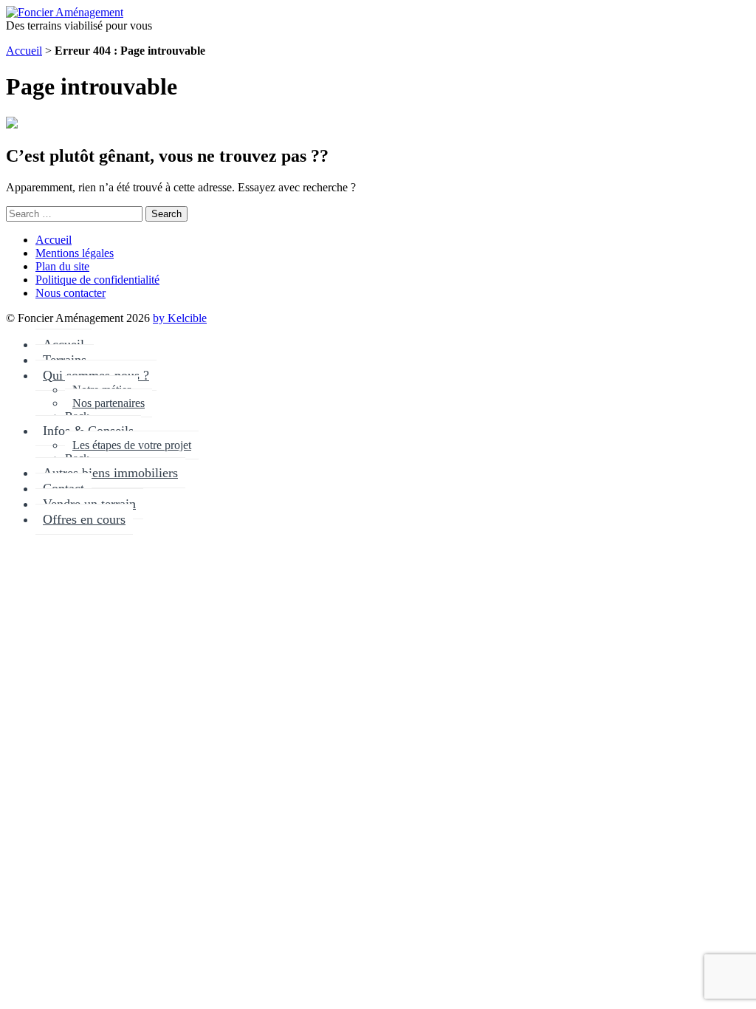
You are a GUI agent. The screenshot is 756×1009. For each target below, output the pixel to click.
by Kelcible (180, 318)
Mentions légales (74, 253)
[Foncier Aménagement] (64, 12)
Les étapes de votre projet (131, 445)
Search (166, 213)
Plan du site (62, 266)
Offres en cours (84, 519)
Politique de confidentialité (97, 279)
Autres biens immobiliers (110, 472)
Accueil (24, 50)
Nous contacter (70, 293)
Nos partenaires (108, 403)
